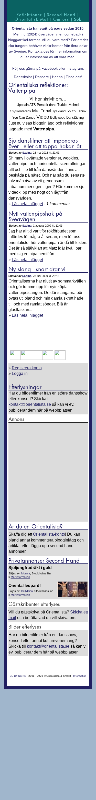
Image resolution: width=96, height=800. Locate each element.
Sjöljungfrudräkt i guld (30, 567)
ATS (32, 105)
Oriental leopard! (24, 585)
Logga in (20, 373)
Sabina (26, 152)
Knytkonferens (20, 111)
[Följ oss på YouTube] (31, 358)
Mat (36, 110)
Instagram (75, 68)
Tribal (46, 110)
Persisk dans (46, 105)
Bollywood (57, 117)
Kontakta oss (38, 51)
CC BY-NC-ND (18, 675)
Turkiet (62, 105)
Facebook (49, 68)
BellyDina (27, 591)
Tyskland (59, 111)
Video (42, 117)
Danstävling (75, 117)
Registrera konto (27, 368)
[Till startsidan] (48, 5)
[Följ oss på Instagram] (59, 358)
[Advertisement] (48, 472)
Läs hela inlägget (27, 204)
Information (80, 675)
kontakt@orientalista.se (29, 404)
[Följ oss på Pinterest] (47, 358)
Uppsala (23, 105)
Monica (25, 573)
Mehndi (74, 105)
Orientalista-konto (49, 534)
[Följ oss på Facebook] (15, 358)
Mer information (20, 577)
